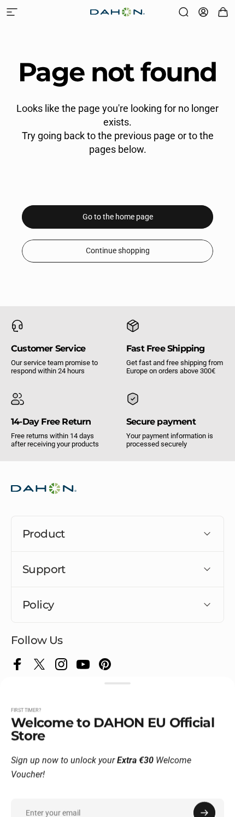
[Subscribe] (204, 732)
